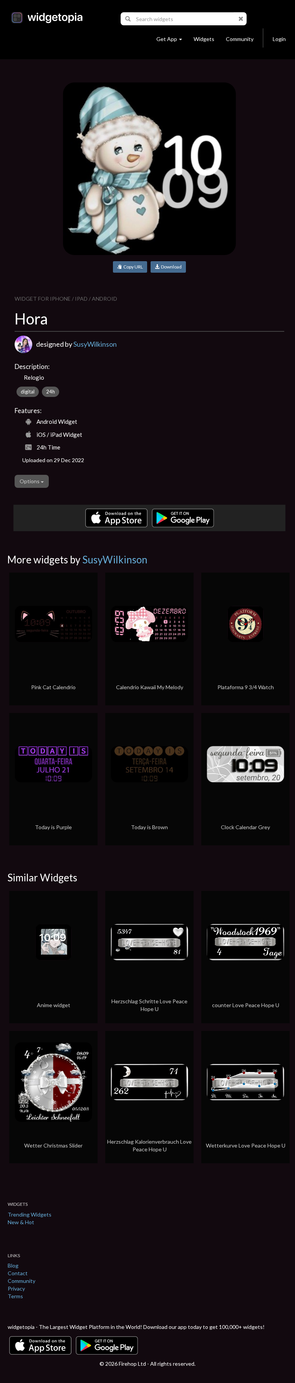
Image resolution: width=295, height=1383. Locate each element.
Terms (15, 1296)
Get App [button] (166, 39)
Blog (13, 1265)
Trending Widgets (29, 1214)
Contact (18, 1273)
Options (30, 481)
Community (240, 39)
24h (50, 392)
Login (279, 39)
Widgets (204, 39)
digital (28, 392)
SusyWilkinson (95, 344)
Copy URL (132, 267)
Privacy (16, 1288)
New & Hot (21, 1222)
